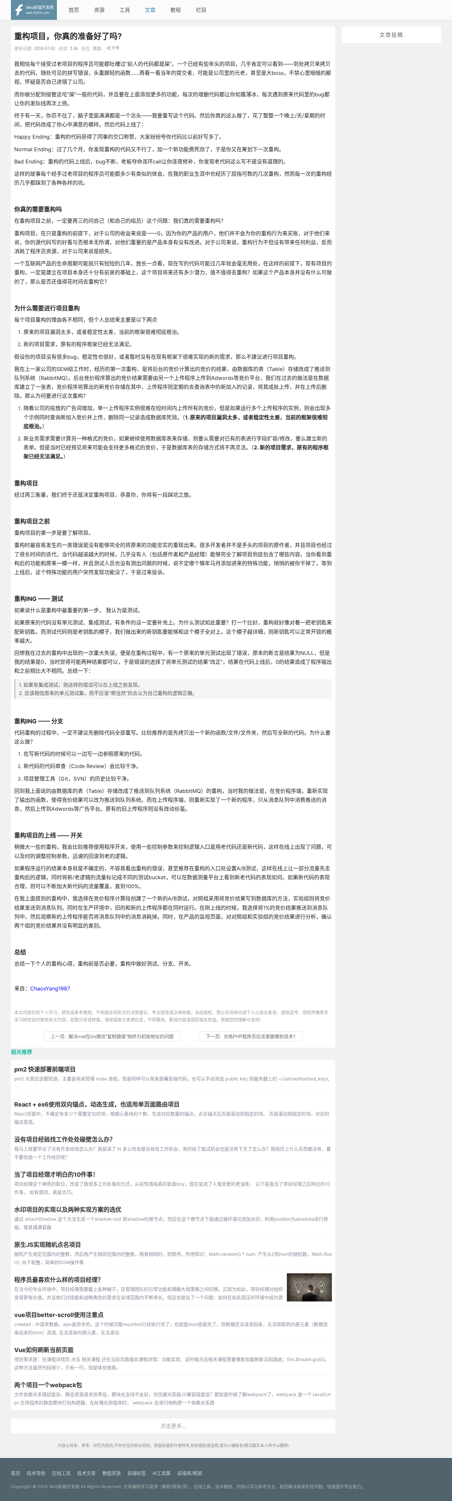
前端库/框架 (189, 1473)
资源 (99, 10)
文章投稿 (391, 34)
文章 (150, 10)
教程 (175, 10)
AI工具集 (162, 1473)
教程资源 (111, 1473)
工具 (124, 10)
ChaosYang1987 (50, 988)
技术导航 (36, 1473)
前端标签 (136, 1473)
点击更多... (173, 1426)
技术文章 (86, 1473)
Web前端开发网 (64, 1486)
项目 (97, 48)
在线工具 (61, 1473)
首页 (73, 10)
